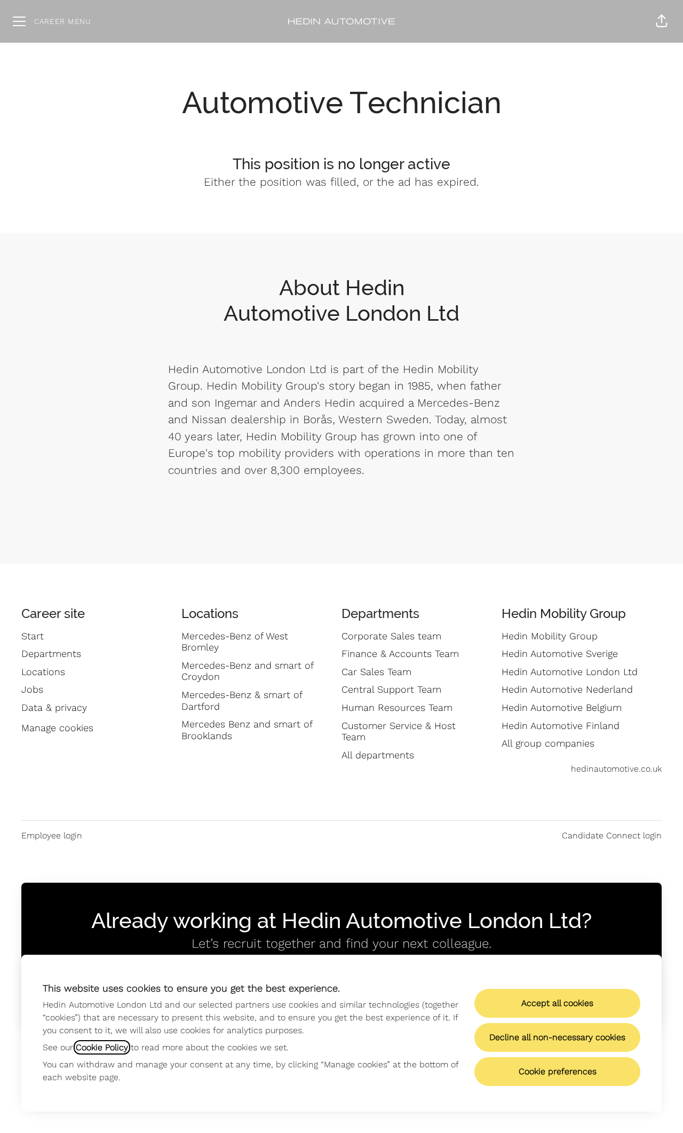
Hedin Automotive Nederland (567, 689)
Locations (43, 671)
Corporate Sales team (391, 635)
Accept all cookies (557, 1003)
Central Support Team (391, 689)
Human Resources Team (397, 707)
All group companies (548, 743)
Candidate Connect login (612, 835)
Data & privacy (54, 707)
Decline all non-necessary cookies (557, 1037)
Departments (51, 653)
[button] (662, 21)
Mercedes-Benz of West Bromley (234, 641)
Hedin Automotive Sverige (560, 653)
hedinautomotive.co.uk (616, 769)
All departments (378, 754)
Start (32, 635)
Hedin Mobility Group (550, 635)
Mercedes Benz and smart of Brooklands (246, 729)
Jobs (32, 689)
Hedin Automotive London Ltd (570, 671)
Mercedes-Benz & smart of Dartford (241, 700)
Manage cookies (57, 727)
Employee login (51, 835)
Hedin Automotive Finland (561, 725)
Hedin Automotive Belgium (562, 707)
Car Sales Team (376, 671)
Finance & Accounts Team (400, 653)
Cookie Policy (102, 1047)
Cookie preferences (558, 1071)
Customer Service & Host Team (399, 731)
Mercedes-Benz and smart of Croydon (247, 671)
